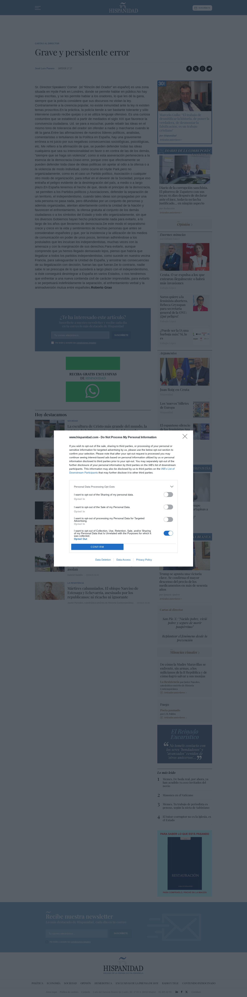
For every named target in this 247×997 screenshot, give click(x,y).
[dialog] (123, 498)
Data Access (123, 559)
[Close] (186, 437)
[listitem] (123, 486)
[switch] (168, 494)
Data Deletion (103, 559)
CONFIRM (97, 547)
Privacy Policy (144, 559)
